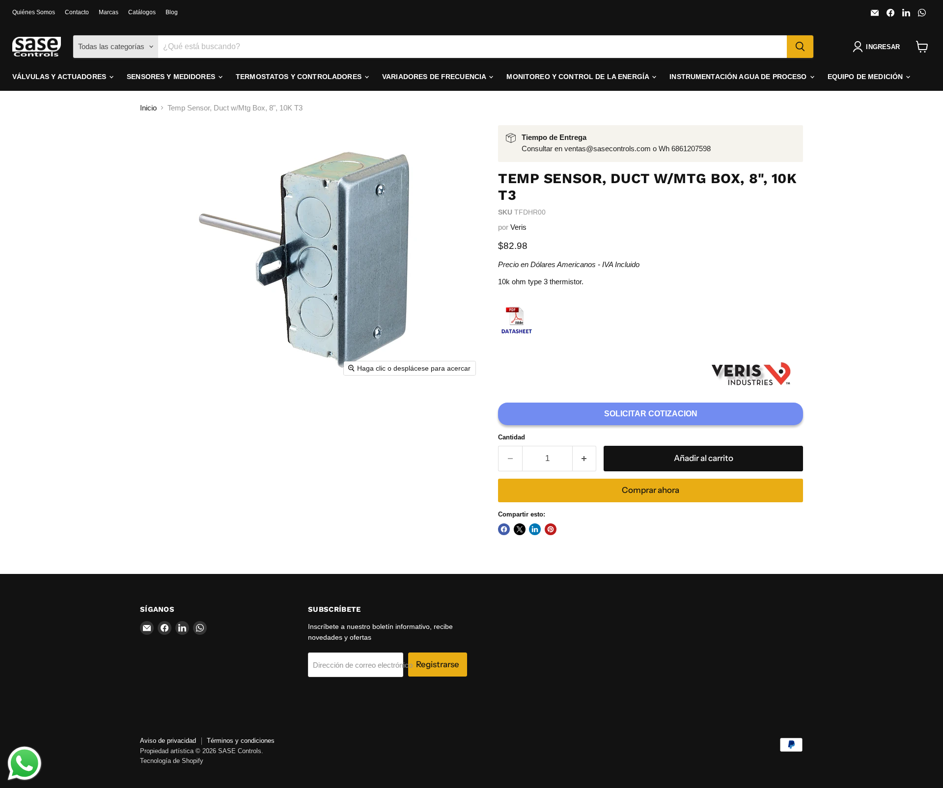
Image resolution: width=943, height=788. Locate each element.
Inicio (148, 108)
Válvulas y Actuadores (60, 77)
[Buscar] (800, 46)
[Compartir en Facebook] (504, 529)
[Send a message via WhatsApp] (24, 763)
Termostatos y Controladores (299, 77)
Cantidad (511, 437)
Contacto (77, 12)
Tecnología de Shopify (171, 760)
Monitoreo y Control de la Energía (578, 77)
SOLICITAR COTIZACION (650, 413)
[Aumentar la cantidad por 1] (585, 458)
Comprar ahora (650, 490)
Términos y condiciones (241, 740)
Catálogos (142, 12)
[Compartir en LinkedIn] (535, 529)
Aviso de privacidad (168, 740)
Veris (518, 227)
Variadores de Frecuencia (435, 77)
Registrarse (437, 664)
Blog (172, 12)
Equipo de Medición (866, 77)
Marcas (108, 12)
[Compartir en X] (520, 529)
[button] (878, 47)
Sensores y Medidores (172, 77)
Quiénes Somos (33, 12)
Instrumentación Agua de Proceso (738, 77)
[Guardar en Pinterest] (550, 529)
